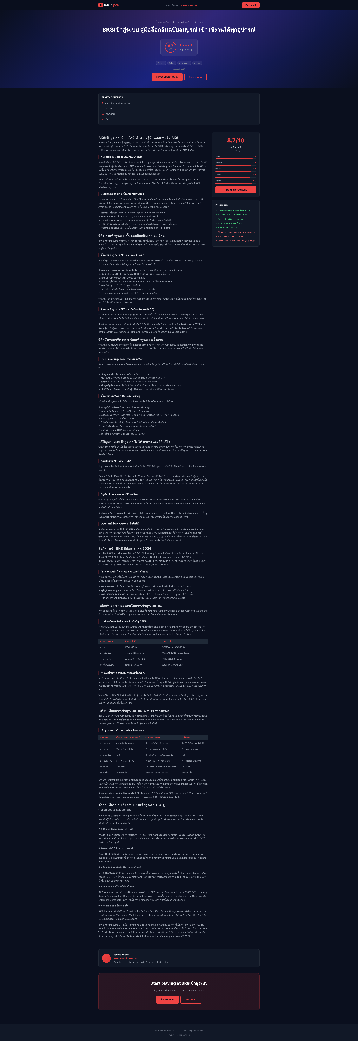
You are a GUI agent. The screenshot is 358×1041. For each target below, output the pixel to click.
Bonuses (109, 108)
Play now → (250, 5)
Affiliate (186, 1035)
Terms (179, 1035)
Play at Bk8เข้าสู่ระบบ (167, 76)
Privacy (171, 1035)
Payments (110, 114)
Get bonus (191, 999)
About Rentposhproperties (117, 103)
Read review (195, 77)
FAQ (107, 119)
